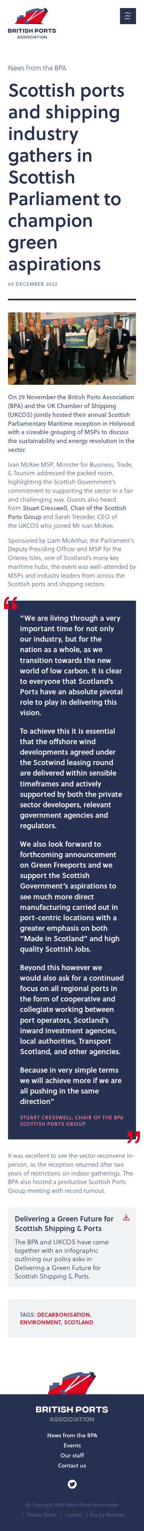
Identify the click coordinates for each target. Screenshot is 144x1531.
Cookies (73, 1514)
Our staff (72, 1455)
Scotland (78, 1322)
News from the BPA (37, 68)
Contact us (72, 1465)
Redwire (115, 1514)
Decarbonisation (63, 1314)
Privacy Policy (41, 1514)
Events (72, 1445)
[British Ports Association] (32, 23)
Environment (40, 1322)
